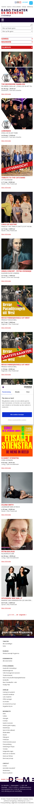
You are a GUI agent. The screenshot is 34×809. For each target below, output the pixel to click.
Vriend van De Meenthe (9, 753)
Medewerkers (6, 770)
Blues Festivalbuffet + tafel (10, 682)
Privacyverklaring (7, 744)
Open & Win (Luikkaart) (9, 730)
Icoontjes (5, 721)
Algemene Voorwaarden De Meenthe (23, 803)
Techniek (5, 749)
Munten (5, 735)
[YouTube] (20, 2)
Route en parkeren (7, 773)
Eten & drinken (16, 7)
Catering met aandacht (9, 692)
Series (4, 646)
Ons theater (6, 701)
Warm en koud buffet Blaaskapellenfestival (14, 677)
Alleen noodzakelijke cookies (17, 420)
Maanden (6, 42)
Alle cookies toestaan (17, 414)
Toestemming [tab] (6, 392)
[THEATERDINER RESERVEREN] (17, 628)
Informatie (7, 711)
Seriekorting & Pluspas (9, 746)
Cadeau (5, 716)
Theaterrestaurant (7, 675)
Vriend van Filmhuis (8, 756)
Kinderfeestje (6, 728)
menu (2, 21)
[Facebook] (16, 2)
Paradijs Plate (6, 685)
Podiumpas (6, 739)
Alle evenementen (7, 661)
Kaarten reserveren (8, 723)
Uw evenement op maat (9, 704)
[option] (17, 628)
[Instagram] (18, 2)
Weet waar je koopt (8, 758)
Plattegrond (6, 737)
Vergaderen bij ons (8, 706)
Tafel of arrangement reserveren (11, 673)
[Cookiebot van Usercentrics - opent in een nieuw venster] (24, 387)
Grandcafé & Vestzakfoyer (10, 668)
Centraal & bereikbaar (8, 694)
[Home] (14, 13)
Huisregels (5, 718)
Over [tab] (27, 392)
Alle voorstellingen (7, 644)
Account (25, 2)
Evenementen (7, 658)
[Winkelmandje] (31, 3)
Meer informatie (6, 94)
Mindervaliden (6, 732)
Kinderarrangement (8, 670)
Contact (6, 763)
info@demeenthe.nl (25, 787)
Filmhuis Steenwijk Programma (11, 653)
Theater (3, 7)
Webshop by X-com (23, 801)
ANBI (4, 713)
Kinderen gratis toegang (9, 725)
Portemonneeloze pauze (9, 742)
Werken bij (30, 7)
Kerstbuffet (6, 680)
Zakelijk (24, 7)
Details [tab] (17, 392)
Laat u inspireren (7, 697)
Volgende (22, 615)
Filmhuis (9, 7)
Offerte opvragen (7, 699)
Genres (5, 38)
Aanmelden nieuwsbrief (9, 768)
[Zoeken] (31, 25)
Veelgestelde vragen (8, 751)
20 (17, 615)
